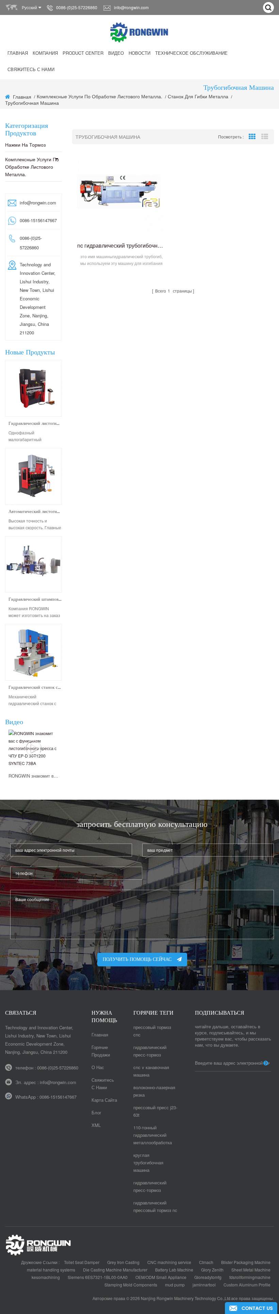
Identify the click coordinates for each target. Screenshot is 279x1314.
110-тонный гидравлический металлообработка (152, 1135)
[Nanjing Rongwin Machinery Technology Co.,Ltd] (139, 32)
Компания (45, 53)
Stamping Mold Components (130, 1284)
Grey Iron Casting (123, 1262)
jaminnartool (204, 1284)
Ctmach (206, 1262)
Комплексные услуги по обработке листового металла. (32, 167)
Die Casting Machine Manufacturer (115, 1270)
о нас (98, 1067)
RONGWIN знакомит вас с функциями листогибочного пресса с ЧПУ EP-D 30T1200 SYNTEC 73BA (34, 775)
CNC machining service (169, 1262)
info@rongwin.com (131, 7)
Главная (17, 53)
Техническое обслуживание (191, 53)
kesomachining (46, 1277)
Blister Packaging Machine (245, 1262)
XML (96, 1125)
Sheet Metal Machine (250, 1270)
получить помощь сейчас (137, 959)
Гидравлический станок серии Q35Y (35, 687)
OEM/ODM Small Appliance (160, 1277)
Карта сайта (104, 1100)
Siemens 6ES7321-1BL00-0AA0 (98, 1277)
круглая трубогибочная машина (148, 1162)
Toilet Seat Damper (81, 1262)
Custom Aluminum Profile (247, 1284)
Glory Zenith (212, 1270)
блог (96, 1112)
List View (265, 137)
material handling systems (51, 1270)
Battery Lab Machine (174, 1270)
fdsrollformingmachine (249, 1277)
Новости (139, 53)
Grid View (252, 137)
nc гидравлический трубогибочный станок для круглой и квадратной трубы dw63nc (121, 245)
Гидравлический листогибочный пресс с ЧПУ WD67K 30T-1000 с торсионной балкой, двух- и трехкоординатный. (35, 423)
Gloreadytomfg (207, 1277)
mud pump (175, 1284)
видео (116, 53)
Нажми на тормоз (25, 144)
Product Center (83, 53)
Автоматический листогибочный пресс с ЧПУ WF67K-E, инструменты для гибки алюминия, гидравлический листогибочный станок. (35, 511)
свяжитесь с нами (30, 69)
